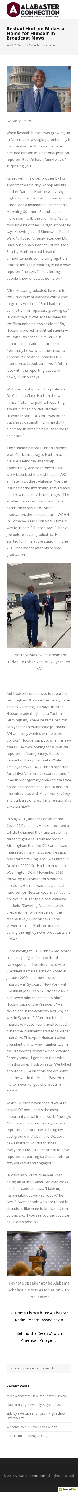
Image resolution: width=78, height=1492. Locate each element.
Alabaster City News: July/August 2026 (33, 1405)
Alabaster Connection (43, 45)
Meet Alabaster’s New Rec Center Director (36, 1396)
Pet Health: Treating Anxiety (26, 1436)
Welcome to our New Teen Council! (31, 1427)
